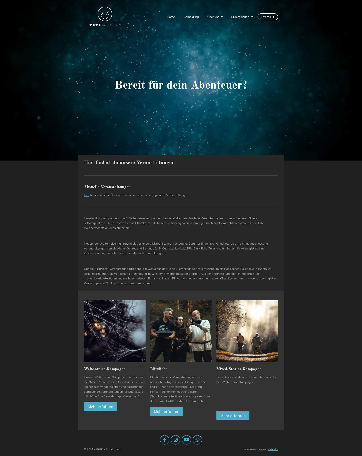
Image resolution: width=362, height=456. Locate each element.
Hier (86, 195)
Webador (273, 449)
